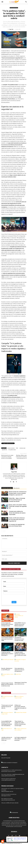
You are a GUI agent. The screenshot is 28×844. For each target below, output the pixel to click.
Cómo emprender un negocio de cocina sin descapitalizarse (19, 670)
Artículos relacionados (7, 488)
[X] (17, 482)
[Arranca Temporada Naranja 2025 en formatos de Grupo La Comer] (7, 617)
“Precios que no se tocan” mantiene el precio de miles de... (7, 707)
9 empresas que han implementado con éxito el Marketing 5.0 (7, 654)
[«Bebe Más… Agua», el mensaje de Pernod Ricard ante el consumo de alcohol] (4, 499)
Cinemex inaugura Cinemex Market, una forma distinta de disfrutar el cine (7, 684)
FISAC (17, 448)
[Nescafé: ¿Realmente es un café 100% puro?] (7, 663)
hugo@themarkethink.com (18, 774)
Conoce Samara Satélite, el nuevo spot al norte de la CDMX (7, 639)
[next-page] (4, 531)
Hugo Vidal (11, 29)
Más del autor (17, 488)
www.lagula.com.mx (5, 795)
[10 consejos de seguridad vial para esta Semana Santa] (4, 526)
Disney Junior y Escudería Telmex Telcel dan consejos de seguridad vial (18, 506)
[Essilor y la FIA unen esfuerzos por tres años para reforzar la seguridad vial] (4, 519)
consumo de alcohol (11, 448)
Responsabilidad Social (14, 7)
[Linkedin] (14, 482)
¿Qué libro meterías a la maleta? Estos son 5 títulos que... (6, 739)
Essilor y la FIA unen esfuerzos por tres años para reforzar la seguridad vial (17, 519)
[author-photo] (14, 469)
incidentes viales (22, 448)
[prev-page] (2, 531)
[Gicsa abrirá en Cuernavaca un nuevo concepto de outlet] (21, 632)
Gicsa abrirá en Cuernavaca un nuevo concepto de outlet (19, 639)
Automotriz (4, 508)
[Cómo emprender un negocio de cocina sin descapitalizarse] (21, 663)
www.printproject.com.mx (7, 791)
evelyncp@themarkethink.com (8, 775)
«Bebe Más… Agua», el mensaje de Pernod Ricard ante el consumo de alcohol (17, 500)
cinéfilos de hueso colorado (12, 802)
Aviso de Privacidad (5, 757)
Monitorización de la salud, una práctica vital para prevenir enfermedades (7, 457)
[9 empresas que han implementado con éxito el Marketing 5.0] (7, 647)
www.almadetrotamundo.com (8, 800)
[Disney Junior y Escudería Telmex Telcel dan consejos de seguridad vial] (4, 506)
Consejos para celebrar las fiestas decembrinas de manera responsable (17, 513)
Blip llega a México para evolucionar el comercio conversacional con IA (21, 457)
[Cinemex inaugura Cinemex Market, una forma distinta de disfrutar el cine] (7, 677)
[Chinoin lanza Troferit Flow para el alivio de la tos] (21, 677)
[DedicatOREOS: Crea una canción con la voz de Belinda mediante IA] (21, 617)
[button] (2, 2)
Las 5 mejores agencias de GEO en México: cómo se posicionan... (20, 739)
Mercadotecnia (4, 527)
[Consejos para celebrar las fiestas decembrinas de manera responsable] (4, 513)
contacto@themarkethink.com (8, 780)
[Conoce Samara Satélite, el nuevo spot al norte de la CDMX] (7, 632)
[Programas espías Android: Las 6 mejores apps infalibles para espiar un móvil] (21, 647)
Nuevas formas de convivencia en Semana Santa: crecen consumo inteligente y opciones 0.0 (17, 493)
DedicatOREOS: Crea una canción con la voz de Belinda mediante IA (20, 624)
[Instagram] (11, 482)
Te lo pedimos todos (12, 449)
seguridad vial (4, 449)
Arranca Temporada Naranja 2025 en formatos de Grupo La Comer (7, 624)
